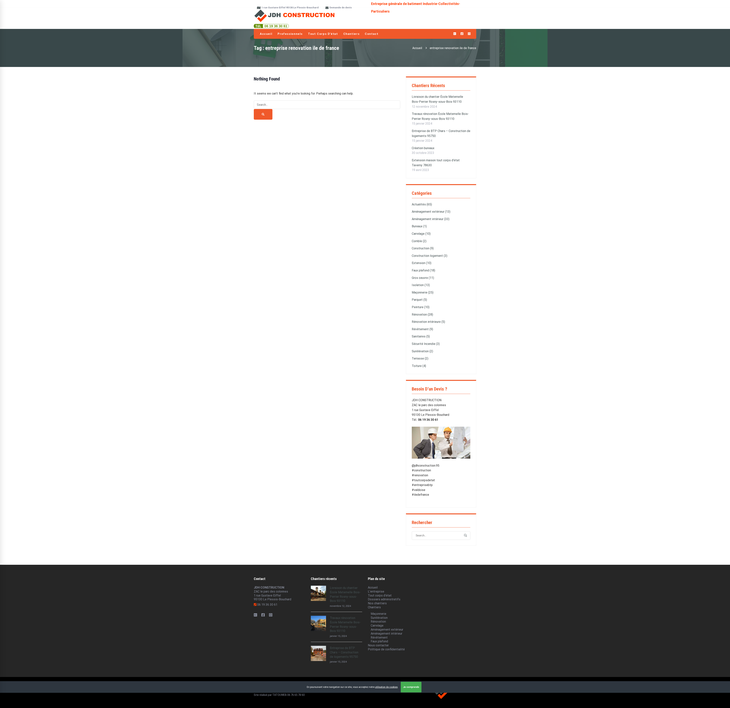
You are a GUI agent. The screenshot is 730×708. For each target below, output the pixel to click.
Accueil (417, 48)
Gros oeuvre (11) (423, 278)
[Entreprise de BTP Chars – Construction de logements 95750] (318, 647)
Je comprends (411, 687)
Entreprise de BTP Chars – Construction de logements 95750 (344, 652)
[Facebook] (263, 615)
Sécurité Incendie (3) (426, 344)
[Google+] (255, 615)
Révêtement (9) (422, 329)
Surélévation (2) (422, 351)
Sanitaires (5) (421, 336)
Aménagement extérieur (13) (431, 211)
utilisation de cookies (386, 687)
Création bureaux (423, 148)
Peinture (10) (420, 307)
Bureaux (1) (419, 226)
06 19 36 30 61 (275, 26)
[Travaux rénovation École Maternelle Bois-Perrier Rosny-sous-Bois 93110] (318, 617)
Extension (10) (421, 263)
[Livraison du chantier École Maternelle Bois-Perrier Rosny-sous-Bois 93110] (318, 587)
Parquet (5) (419, 299)
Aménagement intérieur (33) (430, 219)
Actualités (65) (422, 204)
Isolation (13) (421, 285)
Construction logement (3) (429, 256)
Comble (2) (419, 241)
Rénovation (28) (422, 314)
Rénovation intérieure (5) (428, 322)
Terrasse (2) (420, 358)
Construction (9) (423, 248)
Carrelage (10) (421, 233)
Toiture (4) (419, 366)
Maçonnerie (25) (422, 292)
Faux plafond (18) (423, 270)
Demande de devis (340, 7)
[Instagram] (270, 615)
